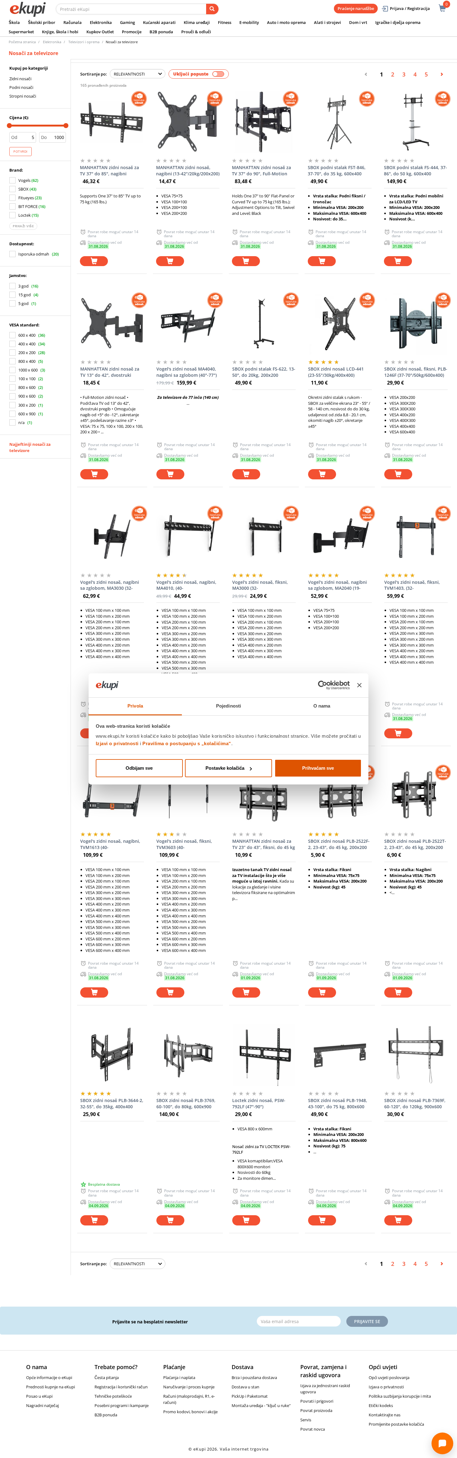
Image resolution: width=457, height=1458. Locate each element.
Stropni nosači (22, 96)
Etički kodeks (381, 1405)
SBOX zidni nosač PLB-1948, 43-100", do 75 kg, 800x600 (337, 1103)
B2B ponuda (161, 32)
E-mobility (249, 22)
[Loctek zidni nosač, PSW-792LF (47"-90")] (264, 1055)
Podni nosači (21, 87)
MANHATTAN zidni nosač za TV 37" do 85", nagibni (109, 170)
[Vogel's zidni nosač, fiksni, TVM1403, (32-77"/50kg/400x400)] (416, 537)
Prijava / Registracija (410, 8)
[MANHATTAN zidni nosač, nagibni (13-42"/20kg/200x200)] (188, 122)
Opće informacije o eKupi (49, 1377)
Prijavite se (367, 1321)
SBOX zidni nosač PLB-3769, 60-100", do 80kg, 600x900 (185, 1103)
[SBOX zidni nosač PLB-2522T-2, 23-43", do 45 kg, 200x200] (416, 796)
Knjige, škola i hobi (60, 32)
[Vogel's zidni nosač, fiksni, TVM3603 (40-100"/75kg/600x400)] (188, 796)
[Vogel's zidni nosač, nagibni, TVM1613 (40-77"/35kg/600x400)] (112, 796)
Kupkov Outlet (100, 32)
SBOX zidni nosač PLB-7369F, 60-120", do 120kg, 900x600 (414, 1103)
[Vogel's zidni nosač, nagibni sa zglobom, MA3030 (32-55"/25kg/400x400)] (112, 537)
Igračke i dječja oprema (398, 22)
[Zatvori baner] (359, 685)
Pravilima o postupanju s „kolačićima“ (186, 743)
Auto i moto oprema (286, 22)
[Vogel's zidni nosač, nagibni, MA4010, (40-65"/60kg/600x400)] (188, 537)
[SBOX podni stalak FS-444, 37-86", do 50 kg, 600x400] (415, 122)
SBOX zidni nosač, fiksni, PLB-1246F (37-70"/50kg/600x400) (415, 372)
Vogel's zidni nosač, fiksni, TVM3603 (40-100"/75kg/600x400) (184, 844)
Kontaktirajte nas (384, 1415)
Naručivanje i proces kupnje (189, 1387)
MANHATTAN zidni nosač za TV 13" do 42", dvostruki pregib (109, 372)
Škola (14, 22)
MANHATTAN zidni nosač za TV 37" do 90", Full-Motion (261, 170)
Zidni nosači (20, 78)
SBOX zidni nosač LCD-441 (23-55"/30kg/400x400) (336, 372)
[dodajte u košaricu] (94, 261)
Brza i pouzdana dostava (254, 1377)
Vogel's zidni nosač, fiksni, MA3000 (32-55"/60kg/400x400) (260, 585)
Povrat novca (312, 1429)
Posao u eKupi (39, 1396)
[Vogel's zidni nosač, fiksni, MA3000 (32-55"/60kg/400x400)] (264, 537)
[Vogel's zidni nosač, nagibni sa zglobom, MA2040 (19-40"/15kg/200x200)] (340, 537)
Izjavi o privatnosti (117, 743)
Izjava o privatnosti (386, 1387)
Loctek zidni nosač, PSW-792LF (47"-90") (258, 1103)
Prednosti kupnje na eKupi (50, 1387)
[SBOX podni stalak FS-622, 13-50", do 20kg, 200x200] (264, 324)
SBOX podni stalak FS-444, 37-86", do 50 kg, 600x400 (415, 170)
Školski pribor (41, 22)
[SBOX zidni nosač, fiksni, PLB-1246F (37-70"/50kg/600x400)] (416, 324)
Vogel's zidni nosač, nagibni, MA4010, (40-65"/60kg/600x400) (186, 585)
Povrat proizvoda (316, 1410)
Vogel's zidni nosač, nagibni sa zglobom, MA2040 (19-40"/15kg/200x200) (337, 585)
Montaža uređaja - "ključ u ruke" (261, 1405)
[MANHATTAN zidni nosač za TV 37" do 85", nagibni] (111, 122)
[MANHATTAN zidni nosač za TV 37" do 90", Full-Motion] (263, 122)
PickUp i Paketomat (250, 1396)
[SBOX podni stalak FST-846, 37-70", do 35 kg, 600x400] (339, 122)
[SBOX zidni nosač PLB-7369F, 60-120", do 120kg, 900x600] (416, 1055)
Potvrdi (20, 151)
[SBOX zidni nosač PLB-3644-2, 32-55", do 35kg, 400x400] (112, 1055)
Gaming (127, 22)
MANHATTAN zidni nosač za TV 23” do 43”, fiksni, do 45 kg (263, 844)
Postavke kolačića (224, 768)
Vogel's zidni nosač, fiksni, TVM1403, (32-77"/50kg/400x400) (412, 585)
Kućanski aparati (159, 22)
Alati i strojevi (327, 22)
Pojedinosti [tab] (228, 705)
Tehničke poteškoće (113, 1396)
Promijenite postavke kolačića (396, 1424)
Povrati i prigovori (316, 1401)
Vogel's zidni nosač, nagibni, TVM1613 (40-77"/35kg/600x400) (110, 844)
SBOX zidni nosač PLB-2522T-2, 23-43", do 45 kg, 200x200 (415, 844)
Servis (305, 1420)
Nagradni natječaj (42, 1405)
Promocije (131, 32)
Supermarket (21, 32)
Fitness (224, 22)
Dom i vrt (358, 22)
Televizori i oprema (83, 41)
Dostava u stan (245, 1387)
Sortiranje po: (93, 74)
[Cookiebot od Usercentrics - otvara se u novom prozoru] (322, 685)
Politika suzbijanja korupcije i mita (400, 1396)
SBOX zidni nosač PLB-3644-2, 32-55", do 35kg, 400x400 (111, 1103)
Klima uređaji (197, 22)
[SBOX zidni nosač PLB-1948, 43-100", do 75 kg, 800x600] (340, 1055)
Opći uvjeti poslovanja (389, 1377)
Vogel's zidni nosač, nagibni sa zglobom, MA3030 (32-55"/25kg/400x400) (109, 585)
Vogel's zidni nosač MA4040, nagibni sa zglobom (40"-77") (186, 372)
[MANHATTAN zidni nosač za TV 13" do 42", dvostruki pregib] (112, 324)
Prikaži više (23, 226)
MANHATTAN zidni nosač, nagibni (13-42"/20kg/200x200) (187, 170)
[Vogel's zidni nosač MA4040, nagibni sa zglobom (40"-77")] (188, 324)
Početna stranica (22, 41)
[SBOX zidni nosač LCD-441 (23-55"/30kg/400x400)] (340, 324)
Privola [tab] (135, 705)
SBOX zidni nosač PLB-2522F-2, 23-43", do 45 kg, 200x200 (339, 844)
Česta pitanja (107, 1377)
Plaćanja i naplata (179, 1377)
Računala (72, 22)
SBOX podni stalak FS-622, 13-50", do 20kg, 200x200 (263, 372)
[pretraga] (212, 9)
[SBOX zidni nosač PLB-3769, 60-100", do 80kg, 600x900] (188, 1055)
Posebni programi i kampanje (122, 1405)
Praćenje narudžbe (356, 8)
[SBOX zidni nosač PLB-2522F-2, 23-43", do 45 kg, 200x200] (340, 796)
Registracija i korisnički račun (121, 1387)
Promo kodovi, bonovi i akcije (190, 1411)
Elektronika (101, 22)
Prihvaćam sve (318, 768)
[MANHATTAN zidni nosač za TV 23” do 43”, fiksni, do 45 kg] (264, 796)
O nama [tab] (321, 705)
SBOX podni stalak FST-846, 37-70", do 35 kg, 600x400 (337, 170)
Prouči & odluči (196, 32)
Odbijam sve (139, 768)
